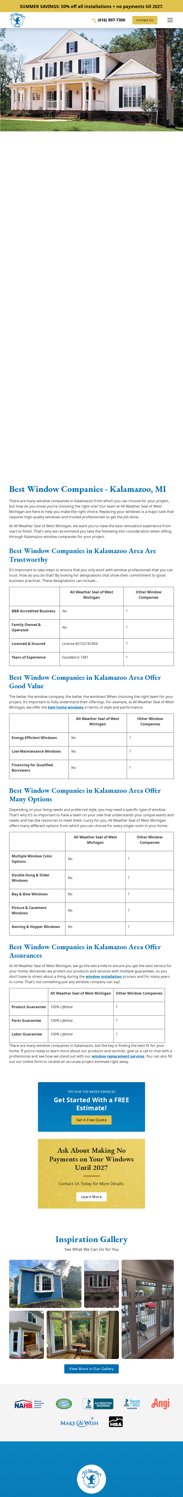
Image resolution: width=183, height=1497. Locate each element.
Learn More (91, 1196)
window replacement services (118, 1056)
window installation (104, 976)
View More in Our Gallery (91, 1368)
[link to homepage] (17, 20)
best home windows (66, 707)
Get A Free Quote (91, 1119)
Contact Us (144, 20)
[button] (165, 20)
